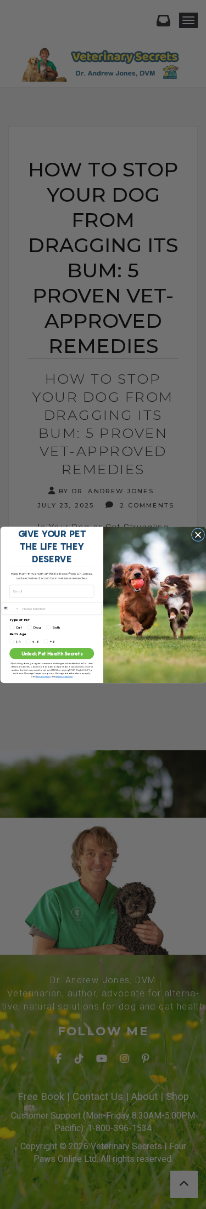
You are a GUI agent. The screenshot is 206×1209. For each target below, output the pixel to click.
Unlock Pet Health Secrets (51, 653)
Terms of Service (63, 676)
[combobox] (10, 608)
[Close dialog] (198, 534)
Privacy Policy (43, 676)
